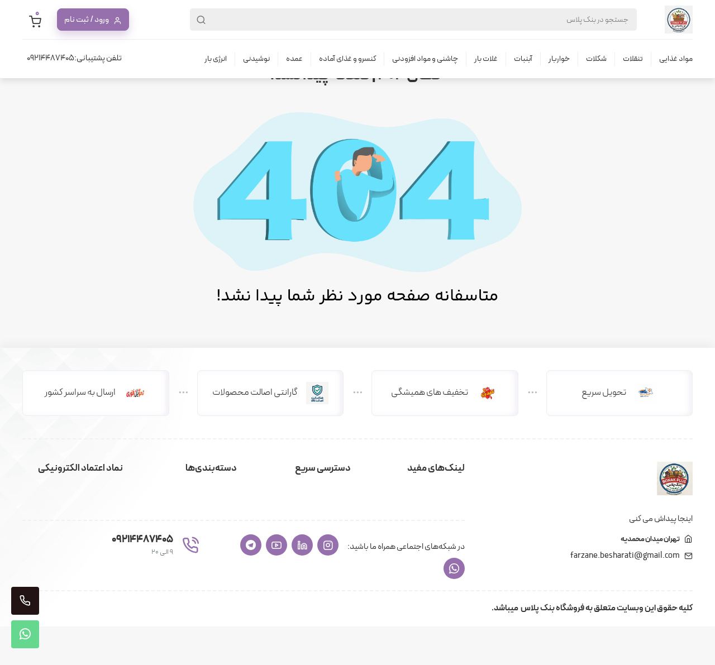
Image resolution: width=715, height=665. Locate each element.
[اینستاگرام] (328, 545)
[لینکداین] (302, 545)
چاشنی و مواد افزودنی (425, 59)
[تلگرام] (250, 545)
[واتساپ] (454, 568)
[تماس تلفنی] (25, 601)
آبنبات (523, 59)
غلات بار (486, 59)
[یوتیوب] (276, 545)
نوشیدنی (256, 59)
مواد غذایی (676, 59)
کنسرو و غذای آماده (347, 59)
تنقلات (633, 59)
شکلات (596, 59)
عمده (294, 59)
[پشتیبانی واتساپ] (25, 634)
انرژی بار (215, 59)
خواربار (559, 59)
